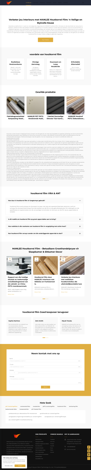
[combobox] (14, 372)
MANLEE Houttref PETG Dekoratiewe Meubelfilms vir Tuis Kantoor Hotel (75, 117)
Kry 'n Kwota (45, 39)
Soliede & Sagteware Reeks (42, 443)
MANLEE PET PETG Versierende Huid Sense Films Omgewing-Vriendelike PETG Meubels (35, 117)
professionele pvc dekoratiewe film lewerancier (23, 413)
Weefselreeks (38, 456)
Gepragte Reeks (39, 441)
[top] (88, 458)
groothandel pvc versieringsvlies (49, 413)
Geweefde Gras (39, 458)
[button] (44, 337)
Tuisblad (28, 2)
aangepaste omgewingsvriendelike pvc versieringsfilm (25, 416)
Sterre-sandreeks (39, 452)
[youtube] (88, 454)
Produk (42, 2)
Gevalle (48, 2)
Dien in (45, 387)
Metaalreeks (38, 439)
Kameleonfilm (38, 445)
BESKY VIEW (15, 105)
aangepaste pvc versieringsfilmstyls (55, 416)
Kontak (65, 2)
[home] (9, 2)
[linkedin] (88, 450)
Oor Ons (35, 2)
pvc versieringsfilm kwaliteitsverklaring (20, 420)
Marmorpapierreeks (40, 450)
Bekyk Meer (11, 294)
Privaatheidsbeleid (60, 467)
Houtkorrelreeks (39, 448)
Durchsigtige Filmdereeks (41, 454)
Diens (60, 2)
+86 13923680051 (71, 446)
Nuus (54, 2)
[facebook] (88, 447)
